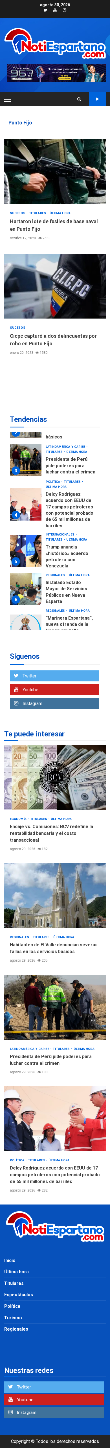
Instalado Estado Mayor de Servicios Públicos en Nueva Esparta (25, 589)
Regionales (56, 575)
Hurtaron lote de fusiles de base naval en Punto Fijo (55, 171)
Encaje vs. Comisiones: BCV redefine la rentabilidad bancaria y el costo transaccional (55, 777)
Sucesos (18, 213)
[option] (55, 461)
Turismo (13, 1317)
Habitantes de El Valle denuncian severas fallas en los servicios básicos (55, 895)
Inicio (10, 1260)
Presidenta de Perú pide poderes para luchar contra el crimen (25, 460)
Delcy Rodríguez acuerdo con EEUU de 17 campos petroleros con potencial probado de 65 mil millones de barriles (25, 504)
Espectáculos (18, 1294)
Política (53, 481)
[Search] (79, 99)
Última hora (60, 213)
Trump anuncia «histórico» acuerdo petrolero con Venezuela (25, 551)
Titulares (38, 213)
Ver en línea (97, 99)
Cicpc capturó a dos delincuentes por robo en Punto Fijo (55, 286)
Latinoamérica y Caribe (66, 446)
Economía (18, 818)
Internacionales (60, 534)
